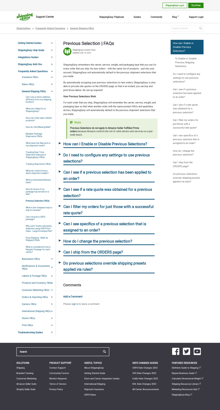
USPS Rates (90, 394)
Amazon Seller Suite (26, 384)
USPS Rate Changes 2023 (145, 367)
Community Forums (59, 373)
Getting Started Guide (94, 373)
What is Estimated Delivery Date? (38, 181)
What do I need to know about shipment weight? (37, 172)
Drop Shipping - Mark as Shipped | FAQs (37, 239)
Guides (137, 17)
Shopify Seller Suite (25, 389)
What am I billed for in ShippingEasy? (36, 109)
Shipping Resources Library (185, 384)
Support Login (196, 17)
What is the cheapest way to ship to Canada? (39, 208)
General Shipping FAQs (82, 28)
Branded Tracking (24, 373)
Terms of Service (57, 384)
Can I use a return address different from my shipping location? (38, 99)
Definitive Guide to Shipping (185, 367)
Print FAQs (27, 325)
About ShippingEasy (94, 367)
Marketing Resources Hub (184, 389)
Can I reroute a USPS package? (35, 218)
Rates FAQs (28, 84)
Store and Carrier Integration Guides (102, 378)
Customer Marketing (26, 378)
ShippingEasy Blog (181, 394)
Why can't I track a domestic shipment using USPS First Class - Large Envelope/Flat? (39, 228)
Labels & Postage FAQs (34, 275)
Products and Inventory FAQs (37, 282)
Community (156, 17)
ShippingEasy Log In (175, 5)
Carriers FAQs (29, 304)
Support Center (45, 16)
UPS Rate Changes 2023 (144, 373)
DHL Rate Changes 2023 (144, 384)
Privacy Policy (56, 389)
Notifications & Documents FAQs (36, 267)
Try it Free (196, 5)
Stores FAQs (28, 318)
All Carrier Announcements (145, 389)
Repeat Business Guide (183, 373)
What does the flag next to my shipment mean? (38, 144)
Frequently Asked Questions (50, 28)
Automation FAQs (31, 259)
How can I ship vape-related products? (39, 119)
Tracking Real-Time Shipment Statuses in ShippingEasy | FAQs (36, 154)
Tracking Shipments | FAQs (38, 164)
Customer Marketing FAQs (35, 290)
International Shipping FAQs (36, 311)
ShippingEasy (23, 28)
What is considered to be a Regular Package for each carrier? (38, 249)
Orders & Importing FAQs (35, 297)
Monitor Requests (58, 378)
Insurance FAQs (30, 77)
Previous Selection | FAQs (38, 201)
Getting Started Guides (30, 43)
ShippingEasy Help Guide (31, 50)
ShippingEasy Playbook (111, 17)
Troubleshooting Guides (30, 332)
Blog (174, 17)
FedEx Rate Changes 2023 (145, 378)
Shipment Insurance (94, 389)
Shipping (20, 367)
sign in (74, 304)
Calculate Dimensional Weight (186, 378)
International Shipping (94, 384)
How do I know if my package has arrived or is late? (37, 191)
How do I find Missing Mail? (38, 127)
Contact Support (57, 367)
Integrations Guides (28, 57)
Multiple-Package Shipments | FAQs (34, 135)
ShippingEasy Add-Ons (30, 64)
